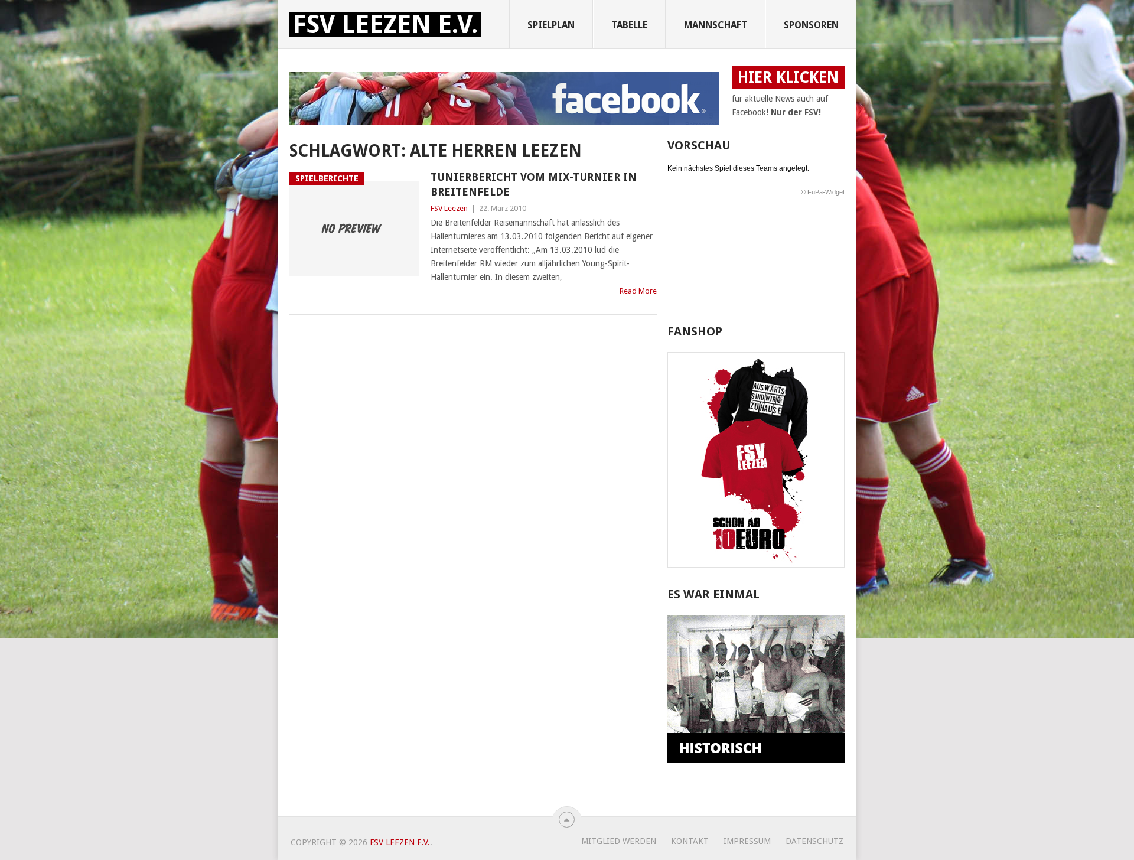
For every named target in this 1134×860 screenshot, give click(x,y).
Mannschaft (715, 25)
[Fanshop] (756, 564)
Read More (638, 290)
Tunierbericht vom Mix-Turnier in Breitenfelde (534, 184)
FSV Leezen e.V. (385, 24)
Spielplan (551, 25)
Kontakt (690, 841)
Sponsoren (811, 25)
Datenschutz (814, 841)
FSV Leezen (449, 208)
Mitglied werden (618, 841)
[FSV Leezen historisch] (756, 760)
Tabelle (629, 25)
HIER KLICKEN (788, 77)
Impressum (747, 841)
